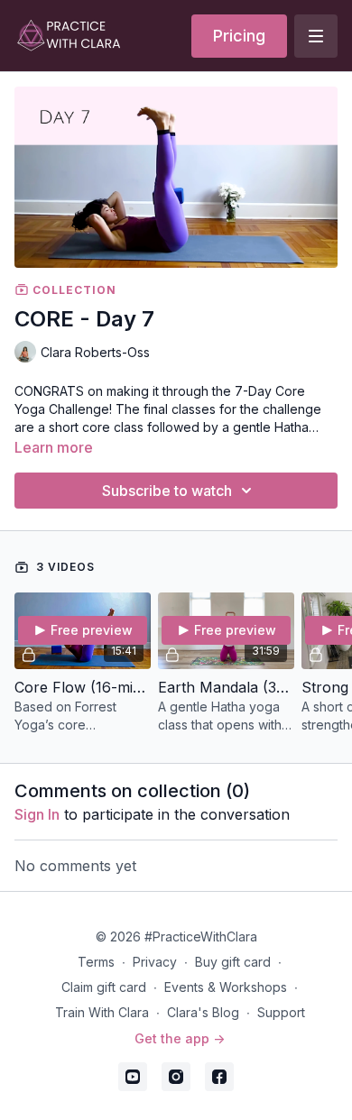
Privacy (155, 961)
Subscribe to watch (167, 491)
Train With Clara (102, 1012)
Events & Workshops (225, 987)
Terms (96, 961)
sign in (37, 814)
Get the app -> (179, 1038)
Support (281, 1012)
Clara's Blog (203, 1012)
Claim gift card (103, 987)
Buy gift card (233, 961)
